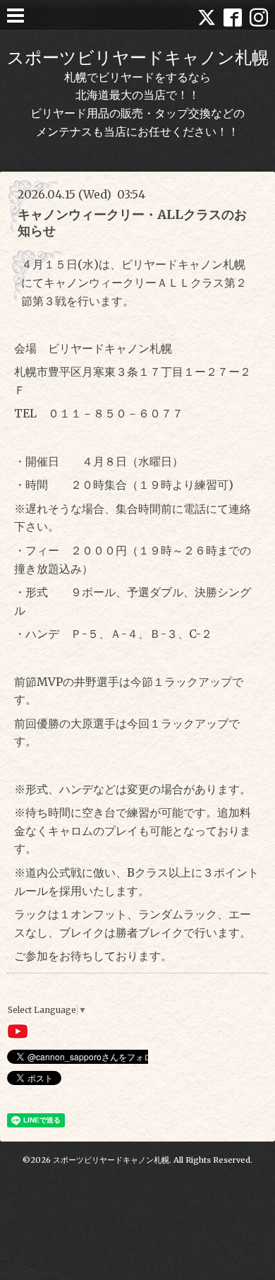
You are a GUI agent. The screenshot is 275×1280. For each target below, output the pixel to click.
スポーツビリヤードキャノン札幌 (138, 58)
